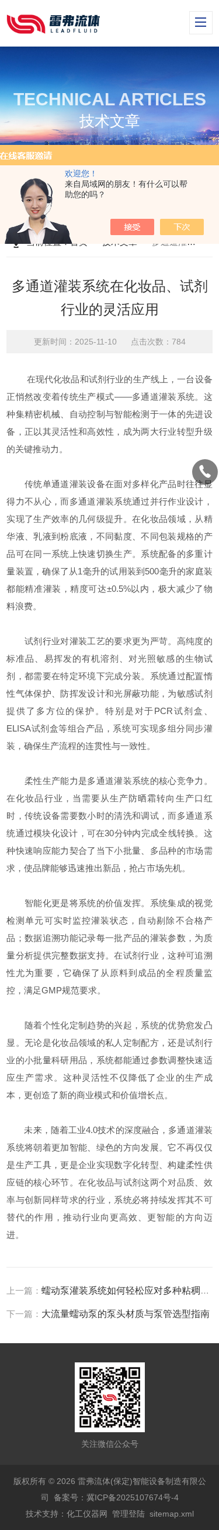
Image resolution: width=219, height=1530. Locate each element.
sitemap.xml (172, 1513)
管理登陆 (128, 1513)
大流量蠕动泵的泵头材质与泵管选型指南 (125, 1314)
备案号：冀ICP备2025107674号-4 (116, 1497)
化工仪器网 (87, 1513)
